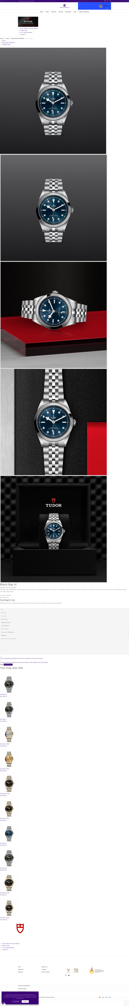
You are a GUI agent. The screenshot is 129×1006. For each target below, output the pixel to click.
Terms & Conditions (24, 985)
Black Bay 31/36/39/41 (17, 38)
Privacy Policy (22, 988)
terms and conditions (25, 658)
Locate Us (23, 34)
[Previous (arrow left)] (1, 1004)
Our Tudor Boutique (26, 32)
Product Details (6, 595)
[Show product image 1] (53, 208)
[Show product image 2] (53, 315)
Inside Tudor (24, 30)
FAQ (19, 967)
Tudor (7, 38)
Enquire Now (5, 597)
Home (2, 38)
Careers (44, 969)
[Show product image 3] (53, 422)
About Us (44, 967)
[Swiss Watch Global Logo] (64, 6)
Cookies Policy (22, 991)
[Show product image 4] (53, 529)
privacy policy (38, 658)
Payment (21, 969)
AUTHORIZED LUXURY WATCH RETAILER (26, 1)
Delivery (20, 972)
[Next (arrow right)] (4, 1004)
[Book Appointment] (105, 0)
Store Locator (46, 972)
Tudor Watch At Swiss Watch (29, 28)
